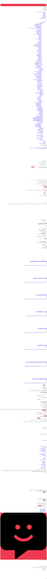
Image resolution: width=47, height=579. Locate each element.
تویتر (44, 194)
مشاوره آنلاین (43, 454)
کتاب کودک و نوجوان (44, 221)
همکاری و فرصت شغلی (42, 459)
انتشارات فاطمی (38, 395)
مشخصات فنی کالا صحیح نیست (42, 163)
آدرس (44, 14)
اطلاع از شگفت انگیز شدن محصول (41, 242)
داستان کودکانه (43, 461)
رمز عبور (45, 503)
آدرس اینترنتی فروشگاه (44, 182)
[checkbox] (42, 7)
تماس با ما (44, 458)
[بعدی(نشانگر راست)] (45, 578)
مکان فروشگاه (45, 185)
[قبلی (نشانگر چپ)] (46, 578)
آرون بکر (42, 230)
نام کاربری (45, 502)
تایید (43, 492)
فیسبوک (44, 193)
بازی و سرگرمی (43, 465)
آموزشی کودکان (43, 467)
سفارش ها (44, 13)
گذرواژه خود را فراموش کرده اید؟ (40, 503)
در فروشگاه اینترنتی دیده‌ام (42, 181)
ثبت (46, 246)
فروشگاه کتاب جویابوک (34, 419)
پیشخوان (44, 12)
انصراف (45, 492)
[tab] (22, 384)
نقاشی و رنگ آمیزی (42, 464)
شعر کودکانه (43, 462)
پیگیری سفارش (43, 17)
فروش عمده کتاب (43, 450)
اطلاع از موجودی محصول (43, 241)
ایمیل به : (43, 244)
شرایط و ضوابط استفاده (42, 448)
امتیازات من (43, 455)
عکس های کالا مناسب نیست (42, 162)
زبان (44, 466)
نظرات (44, 16)
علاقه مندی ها (43, 15)
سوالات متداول (43, 449)
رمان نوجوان (43, 463)
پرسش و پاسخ (43, 386)
